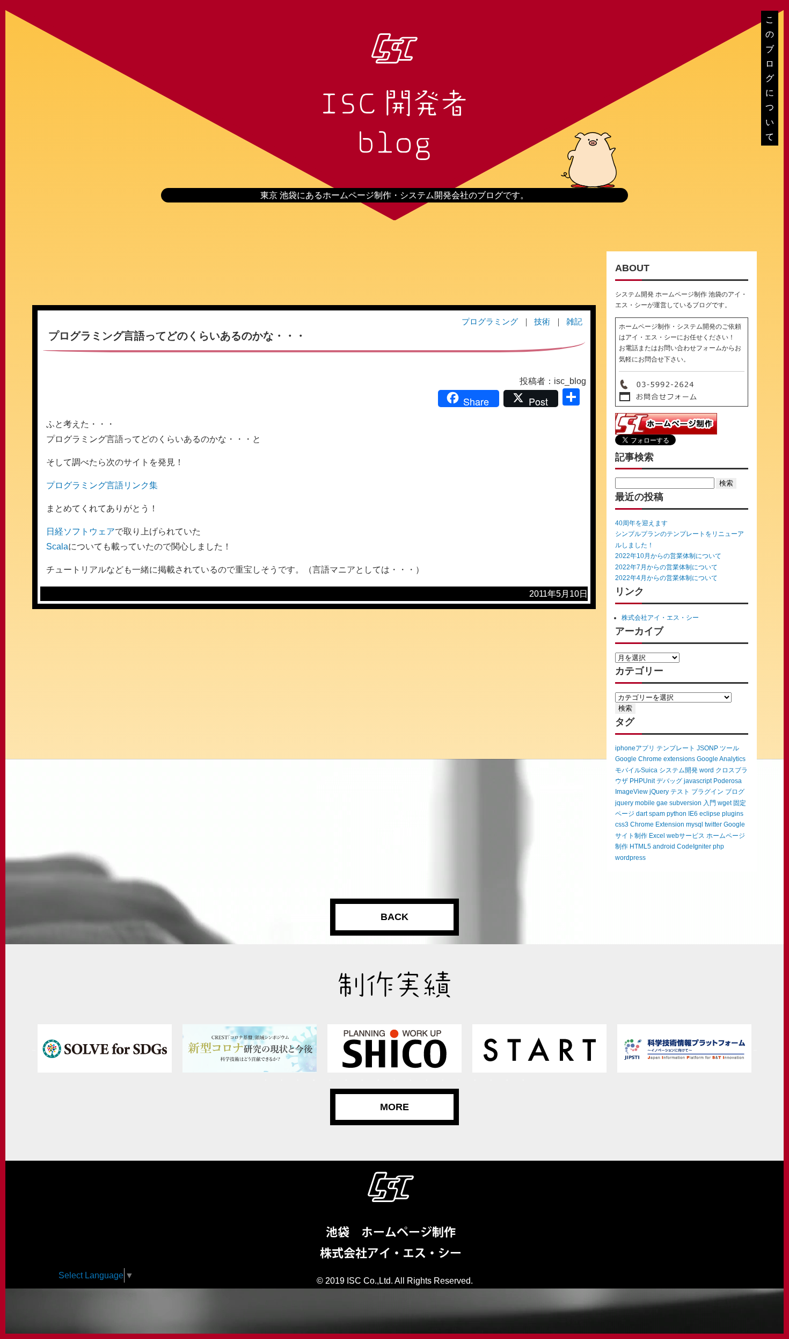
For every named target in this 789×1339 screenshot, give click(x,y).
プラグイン (707, 791)
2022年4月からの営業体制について (666, 578)
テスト (680, 791)
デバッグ (669, 781)
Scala (57, 546)
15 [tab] (491, 1080)
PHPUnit (642, 781)
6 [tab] (346, 1080)
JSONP (707, 748)
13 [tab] (459, 1080)
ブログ (734, 791)
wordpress (630, 858)
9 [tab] (394, 1080)
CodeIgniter (694, 846)
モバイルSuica (636, 770)
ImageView (631, 791)
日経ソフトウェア (80, 531)
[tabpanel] (105, 1048)
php (718, 846)
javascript (698, 781)
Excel (657, 835)
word (706, 770)
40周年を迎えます (641, 523)
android (664, 846)
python (676, 813)
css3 (622, 824)
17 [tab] (523, 1080)
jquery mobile (635, 803)
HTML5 (640, 846)
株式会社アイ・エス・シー (660, 617)
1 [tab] (265, 1080)
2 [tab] (281, 1080)
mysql (694, 824)
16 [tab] (507, 1080)
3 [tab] (298, 1080)
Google (734, 824)
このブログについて (769, 78)
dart (641, 813)
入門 (709, 803)
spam (657, 813)
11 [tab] (426, 1080)
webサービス (686, 835)
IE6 (693, 813)
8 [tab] (378, 1080)
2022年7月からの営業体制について (666, 567)
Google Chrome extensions (655, 759)
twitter (713, 824)
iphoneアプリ (635, 748)
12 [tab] (442, 1080)
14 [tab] (475, 1080)
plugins (732, 813)
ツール (729, 748)
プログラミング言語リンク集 (102, 485)
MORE (394, 1107)
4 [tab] (314, 1080)
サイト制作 (631, 835)
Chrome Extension (657, 824)
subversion (685, 803)
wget (725, 803)
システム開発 (678, 770)
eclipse (709, 813)
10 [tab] (410, 1080)
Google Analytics (721, 759)
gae (662, 803)
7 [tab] (362, 1080)
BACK (394, 916)
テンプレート (675, 748)
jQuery (659, 791)
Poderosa (727, 781)
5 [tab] (330, 1080)
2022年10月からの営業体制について (668, 556)
